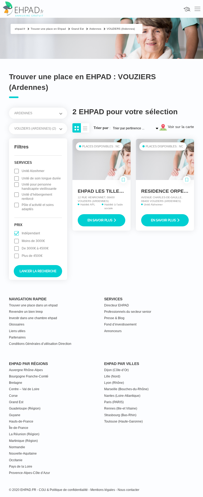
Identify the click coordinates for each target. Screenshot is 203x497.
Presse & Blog (114, 318)
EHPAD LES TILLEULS (103, 191)
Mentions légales (102, 490)
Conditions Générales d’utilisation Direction (40, 344)
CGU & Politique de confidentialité (63, 490)
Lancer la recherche (38, 271)
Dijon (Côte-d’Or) (116, 370)
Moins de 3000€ (33, 241)
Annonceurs (113, 331)
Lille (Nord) (112, 376)
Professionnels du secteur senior (127, 312)
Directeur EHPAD (116, 305)
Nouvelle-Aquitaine (23, 453)
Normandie (17, 447)
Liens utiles (17, 331)
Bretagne (15, 383)
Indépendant (31, 233)
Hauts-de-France (21, 421)
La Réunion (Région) (24, 434)
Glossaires (16, 324)
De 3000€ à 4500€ (35, 248)
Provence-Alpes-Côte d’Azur (29, 473)
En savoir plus (100, 220)
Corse (13, 396)
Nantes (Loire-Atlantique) (122, 396)
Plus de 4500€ (32, 256)
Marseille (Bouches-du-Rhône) (126, 389)
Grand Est (16, 402)
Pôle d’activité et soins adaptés (38, 207)
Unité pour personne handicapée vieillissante (39, 187)
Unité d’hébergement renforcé (37, 197)
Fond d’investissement (120, 324)
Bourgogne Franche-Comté (28, 376)
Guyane (14, 415)
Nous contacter (128, 490)
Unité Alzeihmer (33, 171)
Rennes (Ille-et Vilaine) (120, 408)
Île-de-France (18, 428)
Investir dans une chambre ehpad (33, 318)
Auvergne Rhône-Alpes (26, 370)
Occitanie (15, 460)
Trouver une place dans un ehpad (33, 305)
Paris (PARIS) (114, 402)
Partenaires (17, 337)
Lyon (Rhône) (114, 383)
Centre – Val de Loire (24, 389)
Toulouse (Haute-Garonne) (123, 421)
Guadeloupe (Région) (24, 408)
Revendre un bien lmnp (26, 312)
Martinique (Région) (23, 441)
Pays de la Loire (20, 466)
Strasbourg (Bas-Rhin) (120, 415)
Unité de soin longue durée (41, 178)
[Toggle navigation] (197, 9)
